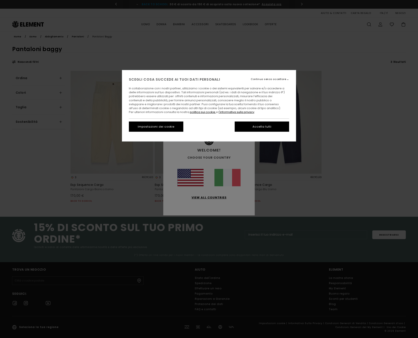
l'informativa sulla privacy (236, 112)
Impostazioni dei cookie (156, 126)
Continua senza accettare (268, 79)
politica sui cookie (203, 112)
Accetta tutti (262, 126)
